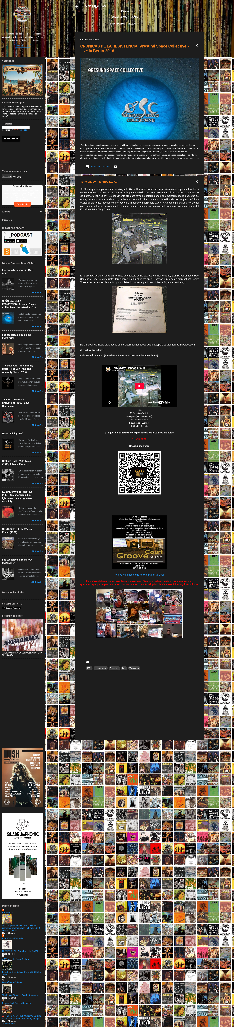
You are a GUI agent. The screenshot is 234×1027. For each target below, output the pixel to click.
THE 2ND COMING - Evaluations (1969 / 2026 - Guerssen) (16, 402)
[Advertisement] (139, 761)
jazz (124, 668)
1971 (89, 668)
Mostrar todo (9, 1023)
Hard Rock (119, 16)
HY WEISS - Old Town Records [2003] (20, 951)
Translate (23, 130)
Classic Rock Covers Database (16, 1003)
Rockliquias (22, 27)
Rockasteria (7, 912)
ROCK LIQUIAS (93, 6)
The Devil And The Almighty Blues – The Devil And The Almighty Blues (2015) (17, 369)
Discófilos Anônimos (12, 982)
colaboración (100, 668)
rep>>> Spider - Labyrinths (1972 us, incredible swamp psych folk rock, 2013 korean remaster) (21, 928)
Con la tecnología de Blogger (141, 858)
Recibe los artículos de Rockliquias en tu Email (139, 574)
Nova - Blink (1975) (12, 433)
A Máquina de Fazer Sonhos (15, 959)
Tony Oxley (134, 668)
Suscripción (22, 204)
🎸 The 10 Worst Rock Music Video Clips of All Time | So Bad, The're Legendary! (21, 1017)
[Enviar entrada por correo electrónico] (115, 167)
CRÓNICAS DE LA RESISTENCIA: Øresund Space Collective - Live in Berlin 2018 (19, 304)
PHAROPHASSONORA (13, 938)
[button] (197, 46)
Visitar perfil (22, 46)
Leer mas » (37, 292)
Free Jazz (114, 668)
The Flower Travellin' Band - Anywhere (20, 995)
